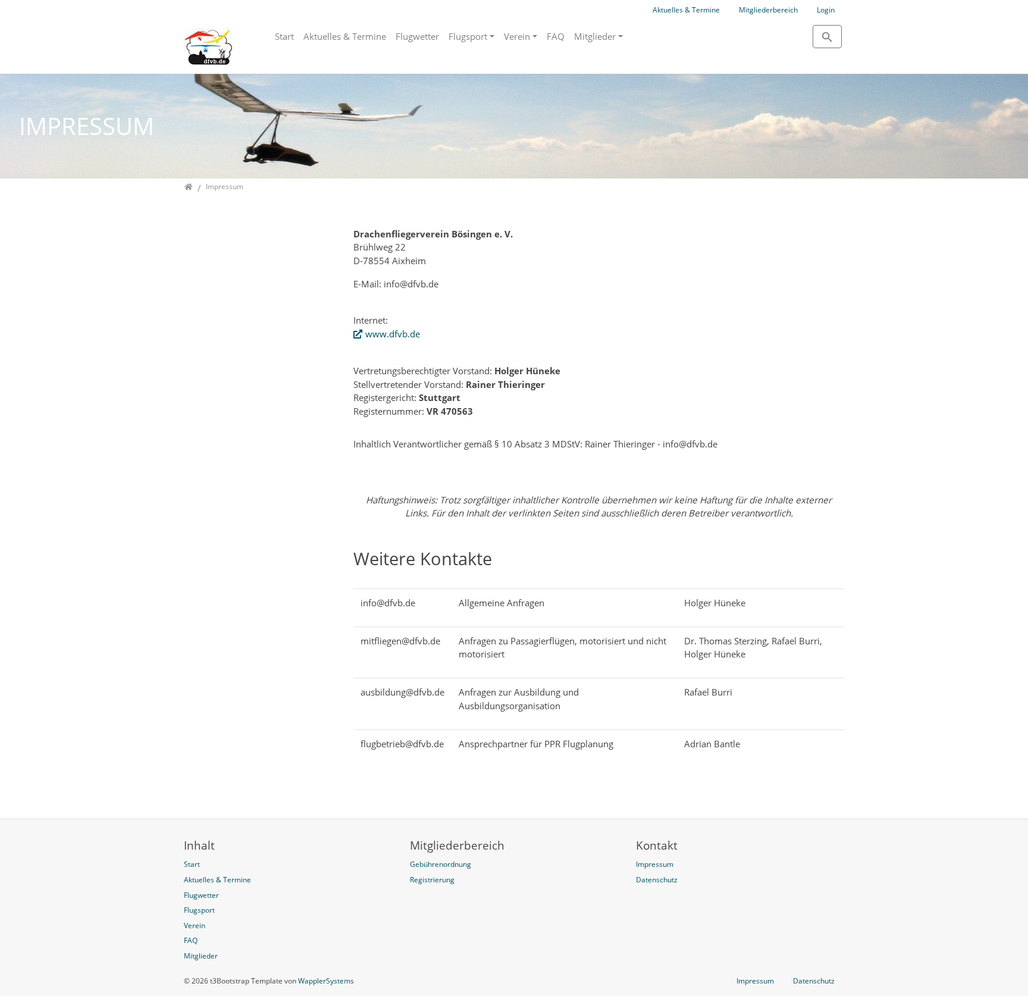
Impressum (755, 981)
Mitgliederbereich (768, 10)
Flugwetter (417, 36)
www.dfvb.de (392, 334)
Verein (517, 36)
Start (284, 36)
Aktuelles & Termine (686, 10)
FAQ (556, 36)
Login (826, 10)
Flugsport (468, 36)
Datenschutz (814, 981)
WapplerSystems (326, 981)
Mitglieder (595, 36)
